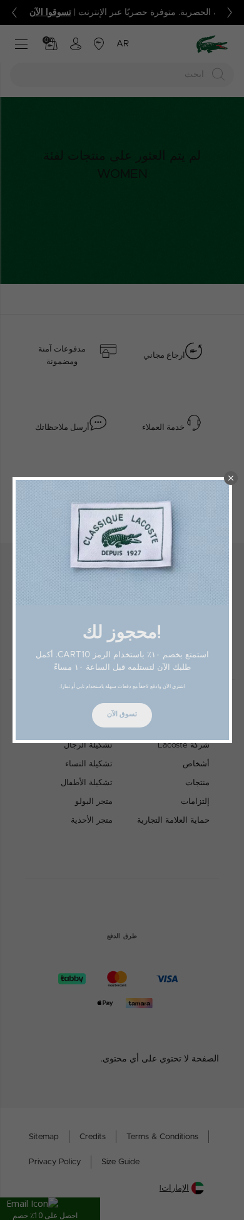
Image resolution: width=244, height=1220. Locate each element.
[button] (231, 478)
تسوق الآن (122, 714)
